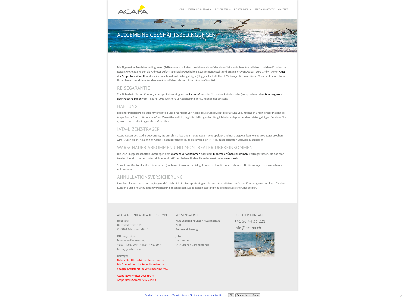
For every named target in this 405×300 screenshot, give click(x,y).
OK (231, 295)
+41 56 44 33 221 (249, 221)
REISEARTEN (221, 9)
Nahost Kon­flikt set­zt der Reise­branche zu (142, 260)
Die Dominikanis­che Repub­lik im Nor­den (141, 264)
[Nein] (401, 295)
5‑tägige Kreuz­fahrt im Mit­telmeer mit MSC (142, 269)
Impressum (183, 240)
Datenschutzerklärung (248, 295)
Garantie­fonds (197, 94)
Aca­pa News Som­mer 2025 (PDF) (136, 280)
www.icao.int (232, 158)
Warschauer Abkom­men (185, 154)
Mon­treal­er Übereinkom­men (230, 154)
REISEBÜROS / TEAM (198, 9)
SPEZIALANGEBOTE (265, 9)
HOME (181, 9)
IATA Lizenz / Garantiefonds (192, 245)
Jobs (178, 236)
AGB (178, 225)
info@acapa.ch (247, 227)
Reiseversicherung (187, 229)
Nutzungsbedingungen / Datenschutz (198, 221)
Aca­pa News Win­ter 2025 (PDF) (135, 275)
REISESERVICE (241, 9)
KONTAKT (283, 9)
